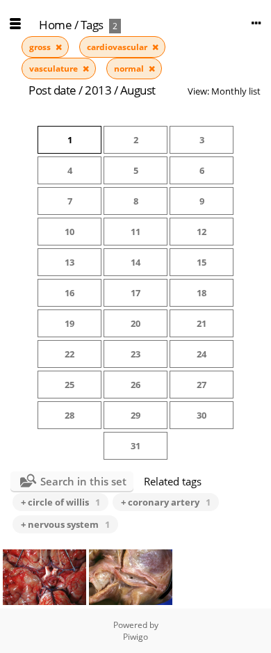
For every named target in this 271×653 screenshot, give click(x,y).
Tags (92, 25)
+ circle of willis (60, 502)
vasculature (54, 68)
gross (41, 47)
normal (130, 68)
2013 (98, 90)
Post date (52, 90)
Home (55, 25)
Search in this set (83, 481)
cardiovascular (118, 47)
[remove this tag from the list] (59, 47)
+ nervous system (65, 524)
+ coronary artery (166, 502)
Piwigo (135, 637)
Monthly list (236, 91)
